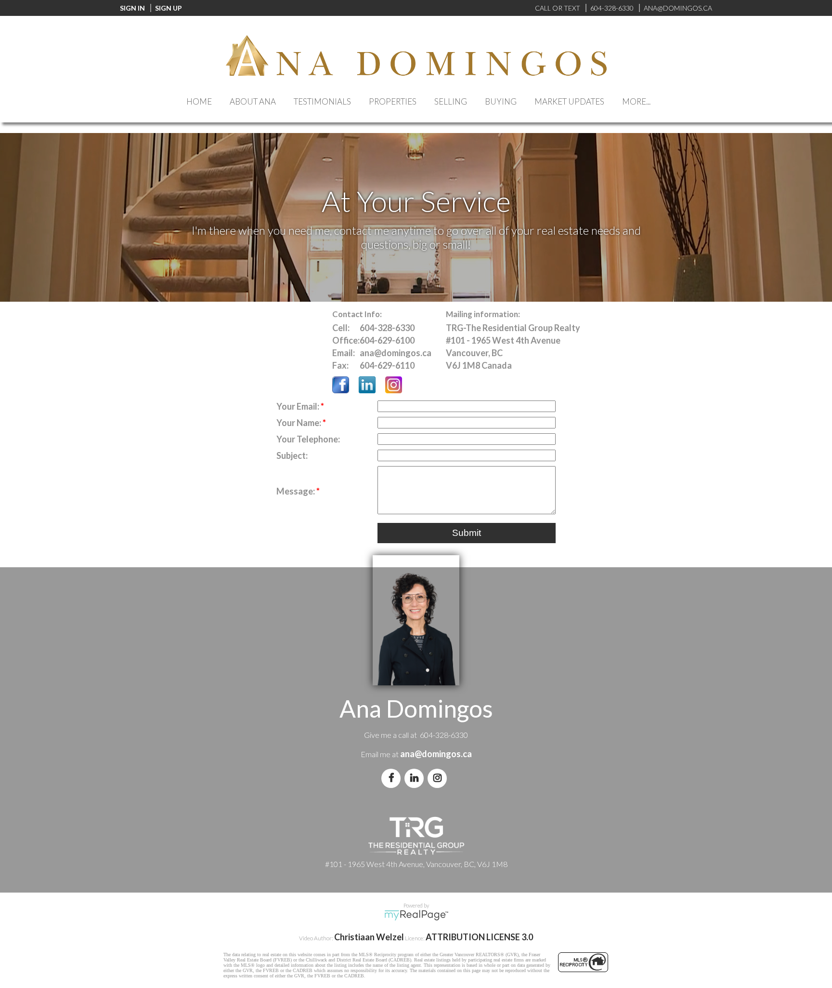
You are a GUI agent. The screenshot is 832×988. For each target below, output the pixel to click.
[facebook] (392, 778)
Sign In (132, 8)
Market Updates (569, 101)
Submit (466, 533)
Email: (343, 352)
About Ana (253, 101)
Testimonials (322, 101)
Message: (296, 491)
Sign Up (168, 8)
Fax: (340, 365)
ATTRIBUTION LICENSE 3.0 (479, 937)
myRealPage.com (416, 915)
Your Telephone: (308, 439)
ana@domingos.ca (436, 753)
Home (199, 101)
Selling (450, 101)
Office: (346, 340)
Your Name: (299, 422)
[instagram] (439, 778)
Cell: (341, 327)
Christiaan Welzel (369, 937)
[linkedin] (416, 778)
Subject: (292, 455)
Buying (501, 101)
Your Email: (298, 406)
